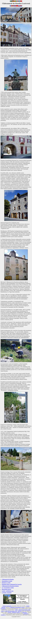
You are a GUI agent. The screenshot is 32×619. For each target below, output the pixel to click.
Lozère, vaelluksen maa (7, 591)
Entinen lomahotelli (7, 606)
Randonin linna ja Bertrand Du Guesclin (12, 584)
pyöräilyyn (3, 614)
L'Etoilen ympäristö (6, 592)
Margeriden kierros (6, 589)
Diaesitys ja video (6, 582)
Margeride (24, 612)
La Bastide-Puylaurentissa (15, 607)
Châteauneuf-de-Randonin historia (10, 586)
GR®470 (20, 611)
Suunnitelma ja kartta (7, 581)
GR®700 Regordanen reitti (11, 611)
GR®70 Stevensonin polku (24, 609)
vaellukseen (25, 613)
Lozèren (23, 607)
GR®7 (16, 609)
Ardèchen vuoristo (16, 612)
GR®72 (3, 611)
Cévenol (9, 612)
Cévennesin (3, 608)
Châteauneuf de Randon (8, 579)
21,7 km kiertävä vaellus (8, 587)
